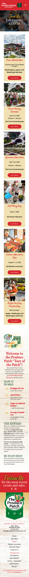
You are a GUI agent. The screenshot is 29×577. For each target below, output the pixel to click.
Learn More (14, 78)
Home (14, 536)
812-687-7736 (14, 529)
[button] (24, 5)
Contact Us (14, 550)
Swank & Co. (18, 572)
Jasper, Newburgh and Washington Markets (14, 314)
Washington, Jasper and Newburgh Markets (14, 71)
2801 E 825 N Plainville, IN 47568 (14, 526)
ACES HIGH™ (14, 558)
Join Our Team (14, 547)
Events (14, 541)
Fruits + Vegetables (14, 561)
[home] (8, 5)
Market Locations (14, 544)
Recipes (14, 566)
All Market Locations (14, 266)
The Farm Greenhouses (14, 121)
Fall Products (14, 564)
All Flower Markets (14, 217)
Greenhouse (14, 555)
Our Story (14, 539)
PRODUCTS (14, 553)
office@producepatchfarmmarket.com (14, 531)
